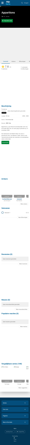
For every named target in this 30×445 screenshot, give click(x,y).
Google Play (21, 431)
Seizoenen (5, 208)
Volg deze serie (8, 20)
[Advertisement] (15, 43)
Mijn (8, 3)
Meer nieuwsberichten (21, 309)
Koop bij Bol (5, 142)
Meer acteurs (24, 204)
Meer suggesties (22, 388)
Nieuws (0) (5, 300)
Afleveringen (22, 61)
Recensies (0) (6, 254)
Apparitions (8, 12)
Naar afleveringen (22, 217)
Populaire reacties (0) (10, 314)
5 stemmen (4, 69)
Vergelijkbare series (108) (11, 364)
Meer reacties (23, 326)
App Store (10, 431)
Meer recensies (23, 264)
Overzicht (5, 61)
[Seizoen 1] (15, 212)
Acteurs (14, 61)
